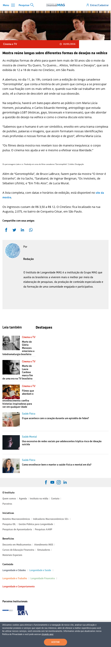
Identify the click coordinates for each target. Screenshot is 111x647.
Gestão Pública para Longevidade (36, 524)
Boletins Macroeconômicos (16, 519)
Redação (28, 258)
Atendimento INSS (43, 544)
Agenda (23, 498)
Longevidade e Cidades (14, 570)
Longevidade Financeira (42, 578)
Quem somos (9, 498)
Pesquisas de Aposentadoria (17, 529)
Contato (55, 498)
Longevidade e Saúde (40, 570)
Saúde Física (28, 413)
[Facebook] (46, 482)
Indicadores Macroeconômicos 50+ (51, 519)
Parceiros (7, 503)
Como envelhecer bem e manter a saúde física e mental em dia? (56, 464)
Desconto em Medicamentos (16, 544)
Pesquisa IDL (9, 524)
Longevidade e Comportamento (18, 586)
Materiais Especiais (12, 555)
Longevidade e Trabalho (14, 578)
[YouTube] (52, 482)
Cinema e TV (10, 44)
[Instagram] (59, 482)
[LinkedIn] (65, 482)
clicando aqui (47, 634)
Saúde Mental (29, 436)
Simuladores (43, 549)
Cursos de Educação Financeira (18, 549)
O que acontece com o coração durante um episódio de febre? (55, 418)
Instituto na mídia (39, 498)
